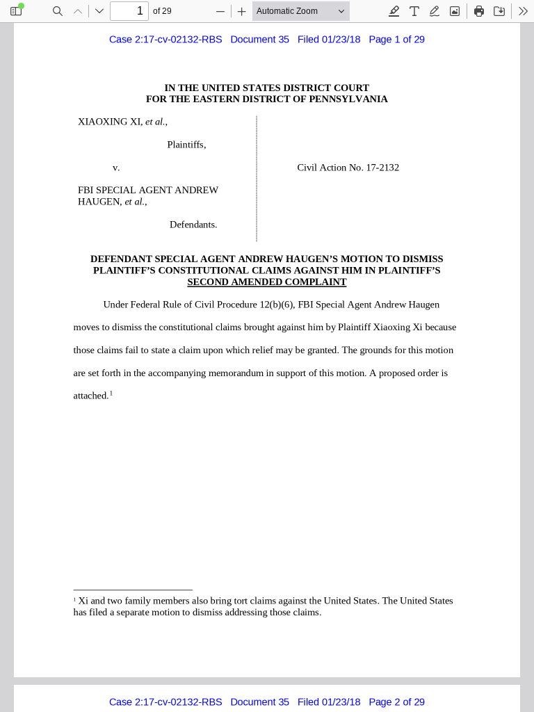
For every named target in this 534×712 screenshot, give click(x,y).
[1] (111, 393)
